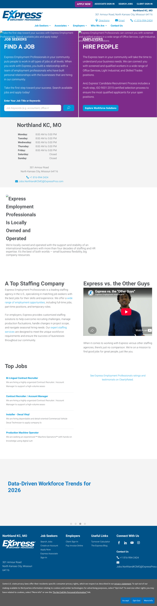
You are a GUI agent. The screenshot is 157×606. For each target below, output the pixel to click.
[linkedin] (125, 543)
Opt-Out (136, 600)
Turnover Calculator (100, 541)
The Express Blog (99, 545)
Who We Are (97, 25)
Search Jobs (126, 4)
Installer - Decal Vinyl (17, 414)
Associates (61, 25)
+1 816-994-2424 (143, 20)
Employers (79, 25)
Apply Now (83, 4)
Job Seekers (41, 25)
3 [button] (80, 524)
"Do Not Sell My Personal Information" (70, 592)
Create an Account (49, 545)
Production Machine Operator (22, 432)
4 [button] (85, 524)
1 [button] (71, 524)
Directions (104, 20)
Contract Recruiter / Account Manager (27, 396)
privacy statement (122, 583)
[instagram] (138, 543)
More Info (148, 600)
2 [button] (76, 524)
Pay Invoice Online (74, 545)
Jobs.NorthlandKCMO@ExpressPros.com (41, 181)
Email (122, 20)
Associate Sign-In (105, 4)
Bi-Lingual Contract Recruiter (22, 378)
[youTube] (132, 543)
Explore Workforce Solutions (100, 108)
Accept (125, 600)
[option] (78, 490)
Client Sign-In (145, 4)
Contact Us (117, 25)
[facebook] (119, 543)
